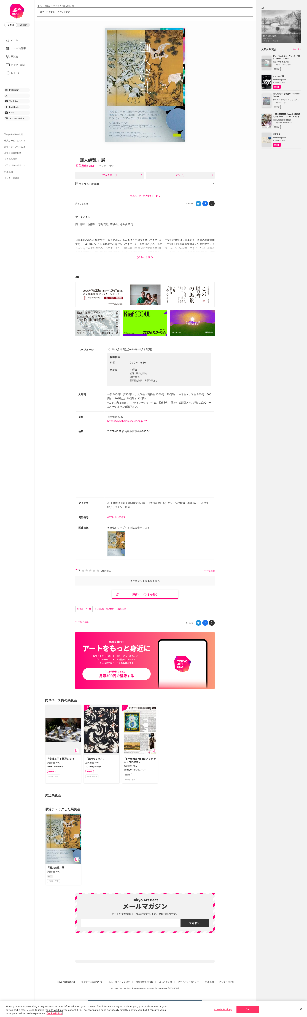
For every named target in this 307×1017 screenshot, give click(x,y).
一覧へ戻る (83, 621)
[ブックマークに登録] (77, 751)
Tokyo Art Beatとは (13, 134)
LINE (11, 112)
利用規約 (8, 171)
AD (77, 276)
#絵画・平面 (84, 608)
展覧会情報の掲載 (12, 153)
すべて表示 (209, 571)
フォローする (106, 166)
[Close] (301, 1009)
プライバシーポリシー (15, 165)
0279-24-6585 (116, 517)
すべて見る (296, 49)
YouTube (13, 101)
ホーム (40, 6)
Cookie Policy (54, 1013)
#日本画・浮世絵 (104, 608)
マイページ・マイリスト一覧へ (145, 196)
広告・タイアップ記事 (15, 146)
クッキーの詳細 (11, 178)
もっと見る (147, 257)
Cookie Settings (223, 1009)
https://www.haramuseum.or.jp (125, 420)
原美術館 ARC (85, 166)
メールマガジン (16, 118)
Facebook (14, 107)
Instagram (14, 90)
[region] (153, 1009)
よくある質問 (10, 159)
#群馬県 (121, 608)
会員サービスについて (15, 140)
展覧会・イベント (52, 6)
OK (247, 1009)
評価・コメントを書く (145, 594)
